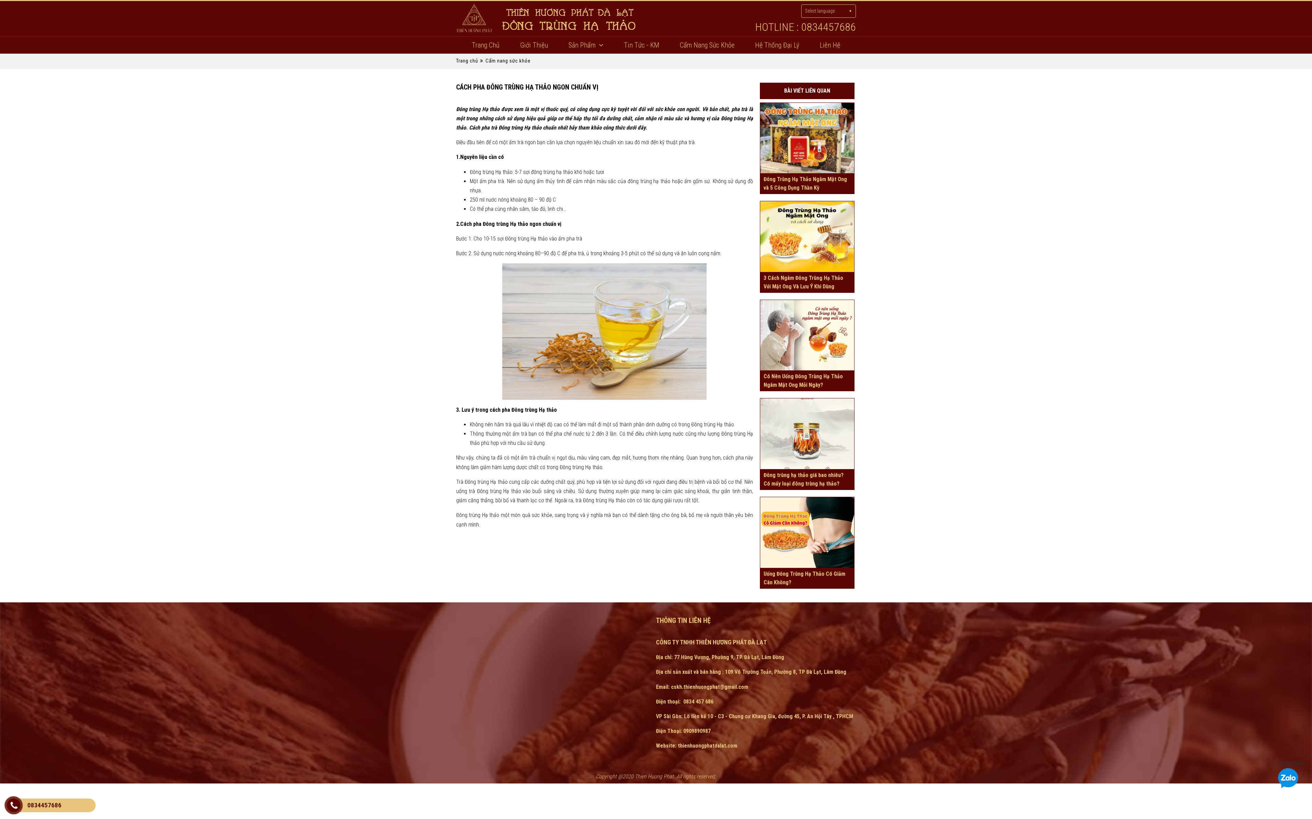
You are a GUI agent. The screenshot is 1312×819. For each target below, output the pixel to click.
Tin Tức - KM (641, 45)
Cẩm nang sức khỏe (707, 45)
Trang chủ (486, 45)
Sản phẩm (582, 45)
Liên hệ (830, 45)
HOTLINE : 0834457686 (805, 27)
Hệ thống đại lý (777, 45)
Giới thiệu (534, 45)
